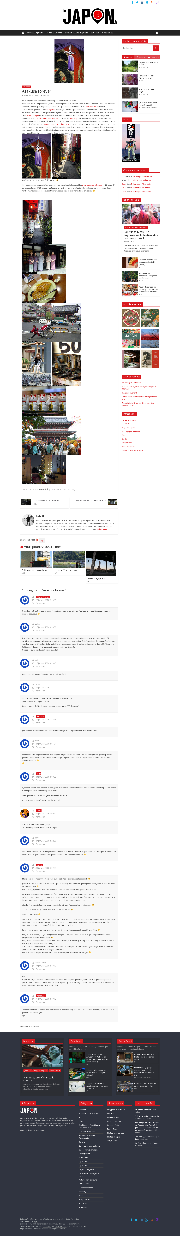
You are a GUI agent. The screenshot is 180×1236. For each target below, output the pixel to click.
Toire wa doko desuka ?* (91, 500)
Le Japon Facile (113, 1125)
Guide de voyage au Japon (89, 1146)
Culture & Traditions (87, 1131)
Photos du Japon (113, 1137)
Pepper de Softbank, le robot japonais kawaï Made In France (97, 1085)
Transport (83, 1207)
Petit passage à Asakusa (34, 570)
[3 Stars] (44, 489)
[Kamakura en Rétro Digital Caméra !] (130, 74)
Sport (81, 1195)
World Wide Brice (128, 446)
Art (80, 1117)
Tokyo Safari (102, 529)
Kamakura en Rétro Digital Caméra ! (146, 77)
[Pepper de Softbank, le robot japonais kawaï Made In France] (77, 1082)
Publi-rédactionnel (86, 1188)
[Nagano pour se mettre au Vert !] (130, 60)
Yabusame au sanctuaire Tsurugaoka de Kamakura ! (148, 275)
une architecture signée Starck (47, 118)
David (26, 95)
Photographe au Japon (131, 431)
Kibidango (74, 118)
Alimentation (84, 1109)
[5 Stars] (48, 489)
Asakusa (46, 95)
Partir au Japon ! (96, 578)
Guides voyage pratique (88, 1150)
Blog (81, 1121)
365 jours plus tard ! (130, 393)
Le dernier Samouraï (143, 1109)
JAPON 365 (126, 424)
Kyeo (36, 1221)
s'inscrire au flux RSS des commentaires (64, 1224)
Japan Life (28, 1071)
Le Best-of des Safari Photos (146, 1143)
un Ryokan (51, 109)
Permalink (40, 603)
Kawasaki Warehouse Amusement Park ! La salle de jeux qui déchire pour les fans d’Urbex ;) (97, 1058)
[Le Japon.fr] (23, 32)
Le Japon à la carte (114, 1121)
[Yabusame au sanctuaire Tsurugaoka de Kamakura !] (130, 272)
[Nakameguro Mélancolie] (42, 1046)
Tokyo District (55, 1071)
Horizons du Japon (129, 420)
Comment (155, 57)
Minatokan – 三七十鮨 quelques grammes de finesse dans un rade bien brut (144, 1071)
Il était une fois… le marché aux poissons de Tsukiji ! (145, 1084)
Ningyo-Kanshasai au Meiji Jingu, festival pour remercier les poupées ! (148, 289)
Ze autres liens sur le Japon (132, 450)
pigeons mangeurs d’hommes (56, 124)
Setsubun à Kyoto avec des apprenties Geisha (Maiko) (148, 262)
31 (90, 581)
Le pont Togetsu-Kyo (65, 570)
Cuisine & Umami (54, 33)
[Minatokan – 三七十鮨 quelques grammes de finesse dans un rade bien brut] (125, 1066)
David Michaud (60, 1226)
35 (24, 573)
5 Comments (145, 67)
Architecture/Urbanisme (88, 1113)
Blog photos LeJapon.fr (116, 1109)
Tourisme (26, 87)
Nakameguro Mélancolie (142, 176)
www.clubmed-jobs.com (92, 185)
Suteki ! (124, 439)
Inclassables (84, 1157)
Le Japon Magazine (40, 1071)
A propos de (107, 33)
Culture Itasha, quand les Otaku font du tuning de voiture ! (96, 1072)
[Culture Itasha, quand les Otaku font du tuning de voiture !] (77, 1069)
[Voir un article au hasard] (157, 32)
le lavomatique (33, 115)
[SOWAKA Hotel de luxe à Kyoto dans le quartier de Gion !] (125, 1053)
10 (142, 281)
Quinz (124, 435)
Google (62, 1228)
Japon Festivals (113, 1117)
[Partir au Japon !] (101, 552)
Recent (142, 57)
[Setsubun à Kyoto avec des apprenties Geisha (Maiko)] (130, 258)
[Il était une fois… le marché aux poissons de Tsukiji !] (125, 1082)
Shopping (82, 1191)
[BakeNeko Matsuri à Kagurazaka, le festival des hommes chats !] (141, 205)
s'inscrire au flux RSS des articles (33, 1224)
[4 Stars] (46, 489)
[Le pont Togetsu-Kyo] (69, 552)
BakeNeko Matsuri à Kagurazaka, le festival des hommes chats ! (141, 235)
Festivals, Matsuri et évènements (136, 228)
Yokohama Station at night (45, 502)
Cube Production (72, 1219)
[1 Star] (40, 489)
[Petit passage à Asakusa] (36, 552)
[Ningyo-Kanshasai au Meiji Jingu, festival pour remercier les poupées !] (130, 286)
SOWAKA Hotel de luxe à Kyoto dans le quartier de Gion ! (144, 1056)
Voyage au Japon (35, 33)
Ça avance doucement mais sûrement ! (148, 104)
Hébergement (84, 1154)
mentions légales (51, 1228)
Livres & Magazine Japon (76, 33)
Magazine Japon (128, 427)
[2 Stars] (42, 489)
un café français (92, 106)
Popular (129, 57)
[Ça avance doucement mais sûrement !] (130, 101)
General (82, 1142)
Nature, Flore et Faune (88, 1180)
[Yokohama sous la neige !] (130, 87)
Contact (95, 33)
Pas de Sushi (84, 1184)
